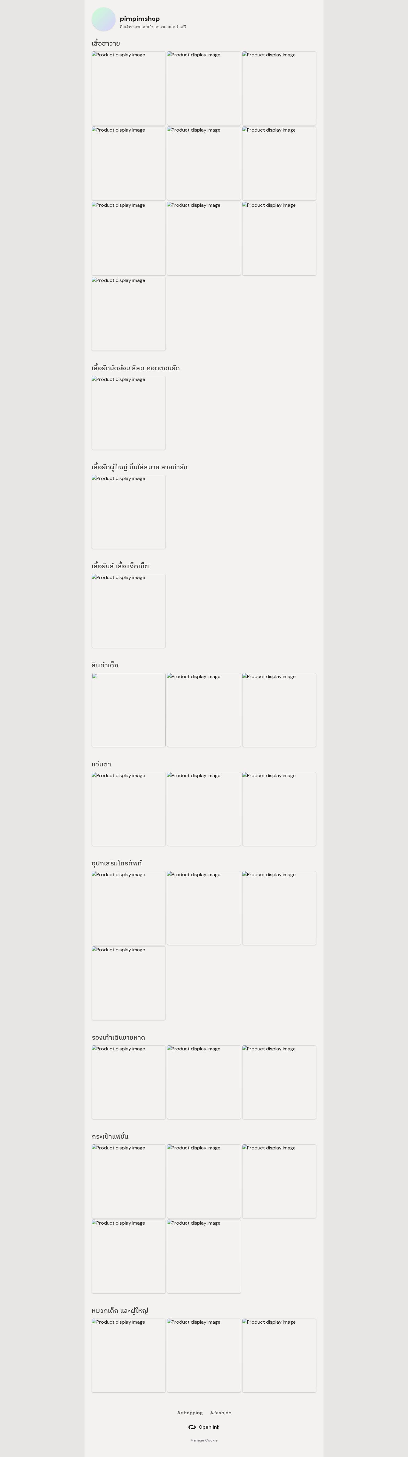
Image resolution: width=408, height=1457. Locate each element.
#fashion (220, 1413)
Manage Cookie (204, 1440)
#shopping (190, 1413)
